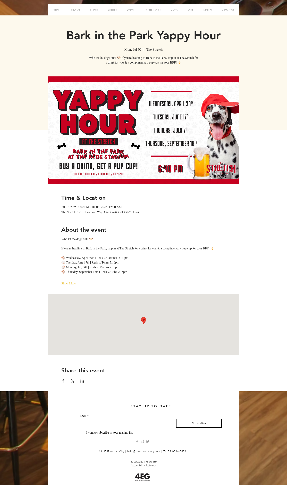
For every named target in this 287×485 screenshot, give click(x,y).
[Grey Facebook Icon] (137, 441)
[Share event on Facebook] (63, 381)
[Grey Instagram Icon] (142, 441)
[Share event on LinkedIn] (82, 381)
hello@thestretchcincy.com (143, 451)
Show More (68, 283)
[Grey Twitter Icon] (148, 441)
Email (84, 415)
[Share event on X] (73, 381)
